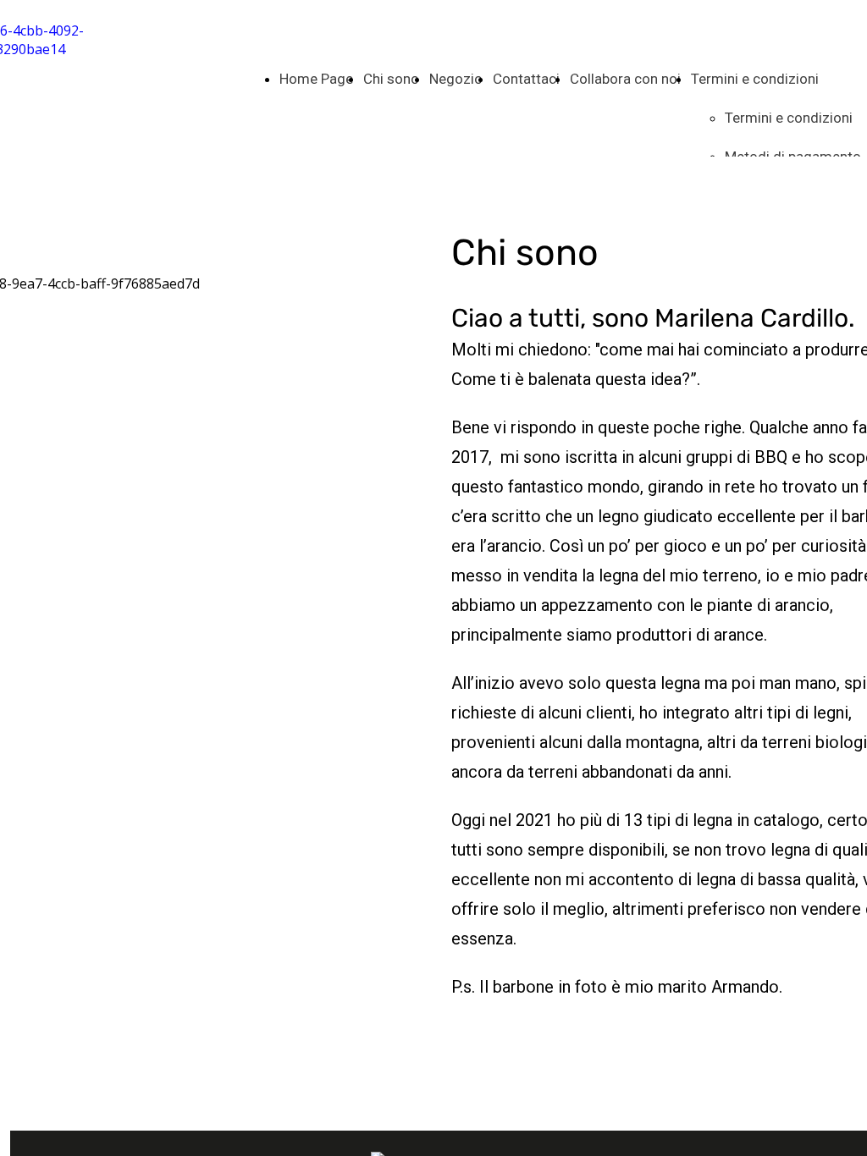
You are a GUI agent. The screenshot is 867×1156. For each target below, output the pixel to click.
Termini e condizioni (755, 78)
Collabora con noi (625, 78)
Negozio (456, 78)
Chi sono (391, 78)
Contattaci (526, 78)
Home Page (316, 78)
